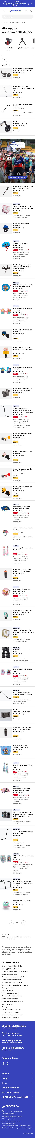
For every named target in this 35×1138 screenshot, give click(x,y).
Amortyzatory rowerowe (10, 1007)
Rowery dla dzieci (8, 988)
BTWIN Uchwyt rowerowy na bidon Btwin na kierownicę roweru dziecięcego (22, 266)
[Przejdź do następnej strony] (23, 922)
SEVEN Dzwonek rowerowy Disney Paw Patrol (22, 590)
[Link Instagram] (7, 1063)
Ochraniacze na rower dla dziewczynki (15, 971)
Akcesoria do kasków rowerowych (13, 1015)
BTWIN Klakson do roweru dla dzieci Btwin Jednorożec (23, 611)
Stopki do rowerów (22, 48)
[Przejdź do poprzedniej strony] (11, 922)
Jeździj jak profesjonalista (17, 177)
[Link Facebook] (3, 1063)
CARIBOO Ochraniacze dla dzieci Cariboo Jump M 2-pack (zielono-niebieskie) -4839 (23, 814)
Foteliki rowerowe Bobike (10, 1012)
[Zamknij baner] (31, 3)
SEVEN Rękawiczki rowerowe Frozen (22, 670)
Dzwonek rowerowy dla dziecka (12, 1001)
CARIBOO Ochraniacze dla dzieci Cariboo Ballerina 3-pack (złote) (23, 632)
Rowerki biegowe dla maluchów (12, 966)
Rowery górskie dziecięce (10, 969)
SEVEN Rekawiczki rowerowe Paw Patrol (22, 309)
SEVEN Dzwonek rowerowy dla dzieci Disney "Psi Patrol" (23, 285)
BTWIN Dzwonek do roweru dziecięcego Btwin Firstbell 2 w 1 (23, 349)
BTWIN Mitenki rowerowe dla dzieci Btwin (22, 330)
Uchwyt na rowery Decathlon (11, 1009)
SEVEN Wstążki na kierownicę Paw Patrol (23, 549)
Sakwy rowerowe (7, 1004)
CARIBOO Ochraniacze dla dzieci (22, 650)
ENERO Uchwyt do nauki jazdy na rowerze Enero (23, 832)
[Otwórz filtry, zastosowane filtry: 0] (4, 60)
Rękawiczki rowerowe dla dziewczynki (15, 985)
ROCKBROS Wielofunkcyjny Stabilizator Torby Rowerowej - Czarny (23, 883)
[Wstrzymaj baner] (28, 3)
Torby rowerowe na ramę (10, 993)
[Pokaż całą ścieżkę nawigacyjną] (2, 22)
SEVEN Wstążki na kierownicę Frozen (23, 766)
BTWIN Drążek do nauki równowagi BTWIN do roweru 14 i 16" (23, 88)
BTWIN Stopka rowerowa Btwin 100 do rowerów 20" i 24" (23, 187)
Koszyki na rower (7, 990)
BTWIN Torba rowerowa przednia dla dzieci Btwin (21, 710)
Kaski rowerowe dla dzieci (11, 1017)
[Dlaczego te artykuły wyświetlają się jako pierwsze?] (3, 65)
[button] (28, 252)
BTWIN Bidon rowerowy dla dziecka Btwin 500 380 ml (22, 570)
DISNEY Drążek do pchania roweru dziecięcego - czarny (22, 693)
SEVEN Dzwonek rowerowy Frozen (22, 901)
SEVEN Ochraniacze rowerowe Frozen (23, 857)
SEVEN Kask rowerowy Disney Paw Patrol (23, 529)
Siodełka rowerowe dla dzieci (12, 982)
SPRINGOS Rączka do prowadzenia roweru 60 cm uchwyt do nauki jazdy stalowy (23, 410)
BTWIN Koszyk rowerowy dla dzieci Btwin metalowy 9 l (22, 389)
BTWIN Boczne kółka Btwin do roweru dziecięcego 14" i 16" (23, 69)
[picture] (6, 73)
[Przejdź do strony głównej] (15, 11)
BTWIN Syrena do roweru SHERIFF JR (21, 224)
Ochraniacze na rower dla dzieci (13, 977)
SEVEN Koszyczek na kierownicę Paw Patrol (20, 746)
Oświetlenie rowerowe (9, 49)
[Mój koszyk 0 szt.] (31, 11)
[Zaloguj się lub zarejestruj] (26, 11)
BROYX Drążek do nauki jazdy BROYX (23, 105)
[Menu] (4, 11)
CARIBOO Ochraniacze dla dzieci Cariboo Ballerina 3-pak (23, 207)
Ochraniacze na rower (9, 974)
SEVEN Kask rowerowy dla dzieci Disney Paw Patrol (21, 507)
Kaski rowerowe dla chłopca (11, 979)
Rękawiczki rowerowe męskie (12, 996)
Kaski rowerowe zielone (10, 998)
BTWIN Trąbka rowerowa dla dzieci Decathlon (22, 434)
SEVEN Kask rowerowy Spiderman (20, 244)
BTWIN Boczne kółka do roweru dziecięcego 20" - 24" (23, 122)
